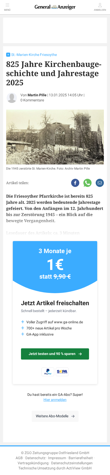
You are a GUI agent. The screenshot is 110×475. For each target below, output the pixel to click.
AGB (19, 458)
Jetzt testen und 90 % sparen (52, 354)
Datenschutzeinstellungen (72, 463)
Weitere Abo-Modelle (52, 416)
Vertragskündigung (33, 463)
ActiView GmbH (79, 468)
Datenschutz (35, 458)
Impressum (57, 458)
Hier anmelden (55, 399)
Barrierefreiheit (81, 458)
